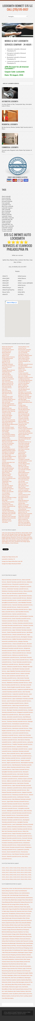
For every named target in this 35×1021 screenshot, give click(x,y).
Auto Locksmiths (6, 380)
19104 (22, 874)
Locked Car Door (22, 390)
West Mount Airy (11, 897)
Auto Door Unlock (6, 374)
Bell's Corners (26, 916)
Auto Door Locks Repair (24, 522)
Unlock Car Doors (6, 418)
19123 (18, 872)
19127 (7, 872)
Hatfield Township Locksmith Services (21, 639)
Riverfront (13, 964)
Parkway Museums (25, 902)
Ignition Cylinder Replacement (9, 440)
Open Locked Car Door (24, 358)
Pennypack (26, 929)
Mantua (16, 916)
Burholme (20, 888)
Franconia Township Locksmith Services (22, 605)
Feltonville (4, 982)
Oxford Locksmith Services (19, 627)
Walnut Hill (7, 977)
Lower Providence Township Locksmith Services (19, 701)
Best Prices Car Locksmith (8, 420)
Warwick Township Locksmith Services (16, 582)
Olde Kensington (20, 982)
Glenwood (14, 918)
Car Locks (4, 395)
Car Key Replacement (7, 358)
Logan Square (5, 938)
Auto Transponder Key (23, 414)
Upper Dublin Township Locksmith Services (18, 801)
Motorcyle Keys (6, 437)
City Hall (18, 897)
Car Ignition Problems (23, 488)
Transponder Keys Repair (24, 398)
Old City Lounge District (13, 904)
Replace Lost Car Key (23, 504)
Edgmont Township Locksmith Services (11, 838)
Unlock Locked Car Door (24, 494)
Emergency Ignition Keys (24, 491)
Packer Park (23, 906)
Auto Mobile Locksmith (24, 515)
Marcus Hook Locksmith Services (20, 659)
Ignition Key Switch (7, 515)
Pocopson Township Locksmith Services (22, 737)
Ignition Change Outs (23, 420)
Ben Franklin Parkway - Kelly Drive (22, 991)
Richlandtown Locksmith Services (20, 723)
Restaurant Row (9, 902)
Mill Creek (10, 895)
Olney (26, 900)
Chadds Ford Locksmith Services (10, 714)
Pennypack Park (25, 975)
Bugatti (4, 537)
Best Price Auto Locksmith (8, 409)
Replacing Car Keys (7, 408)
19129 (25, 872)
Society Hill (22, 966)
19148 (11, 879)
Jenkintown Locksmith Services (14, 787)
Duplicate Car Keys (7, 521)
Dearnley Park (20, 911)
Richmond (13, 929)
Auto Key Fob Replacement (25, 355)
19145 (22, 870)
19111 (26, 868)
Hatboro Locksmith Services (14, 781)
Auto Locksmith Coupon (8, 427)
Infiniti (22, 535)
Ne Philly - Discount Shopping (18, 945)
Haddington (10, 975)
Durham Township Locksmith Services (21, 755)
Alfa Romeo (18, 532)
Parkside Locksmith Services (24, 646)
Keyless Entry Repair (7, 415)
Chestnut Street (6, 961)
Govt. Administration (24, 893)
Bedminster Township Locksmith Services (17, 609)
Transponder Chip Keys (8, 488)
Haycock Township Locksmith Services (11, 579)
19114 (18, 874)
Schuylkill (4, 897)
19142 (3, 870)
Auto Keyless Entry (6, 417)
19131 (3, 877)
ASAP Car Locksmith (23, 417)
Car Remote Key (6, 360)
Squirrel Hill (5, 913)
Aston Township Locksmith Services (11, 673)
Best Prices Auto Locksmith (25, 513)
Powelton (17, 941)
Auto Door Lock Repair (7, 485)
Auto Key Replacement (24, 389)
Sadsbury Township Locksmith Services (17, 826)
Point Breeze (11, 941)
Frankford (8, 980)
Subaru (25, 537)
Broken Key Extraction (7, 346)
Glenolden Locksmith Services (14, 717)
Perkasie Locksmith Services (9, 835)
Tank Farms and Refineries (17, 977)
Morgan (12, 534)
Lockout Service (22, 348)
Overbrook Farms (15, 996)
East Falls (12, 948)
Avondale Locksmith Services (24, 835)
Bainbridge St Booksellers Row (17, 943)
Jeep (3, 534)
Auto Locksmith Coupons (8, 428)
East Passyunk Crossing (27, 941)
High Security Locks (23, 482)
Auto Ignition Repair (7, 471)
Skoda (23, 532)
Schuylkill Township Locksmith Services (12, 803)
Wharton (17, 938)
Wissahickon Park (6, 964)
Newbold (19, 970)
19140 (14, 868)
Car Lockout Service (23, 496)
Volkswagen (5, 541)
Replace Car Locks (6, 490)
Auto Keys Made (22, 399)
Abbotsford (4, 906)
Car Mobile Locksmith (7, 364)
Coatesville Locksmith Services (20, 694)
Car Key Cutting (22, 370)
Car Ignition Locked (23, 447)
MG (8, 534)
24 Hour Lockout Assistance (25, 428)
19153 (29, 868)
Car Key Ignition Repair (24, 477)
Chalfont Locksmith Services (19, 742)
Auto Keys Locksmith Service (25, 364)
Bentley (14, 540)
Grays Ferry (13, 961)
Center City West (13, 888)
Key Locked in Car (22, 387)
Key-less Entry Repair (23, 360)
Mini (31, 537)
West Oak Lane (19, 927)
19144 (14, 874)
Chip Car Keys (21, 471)
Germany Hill (13, 968)
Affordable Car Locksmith (24, 392)
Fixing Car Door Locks (7, 396)
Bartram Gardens (6, 996)
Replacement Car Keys (24, 510)
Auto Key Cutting (6, 475)
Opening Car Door (6, 519)
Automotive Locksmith (10, 101)
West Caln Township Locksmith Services (12, 831)
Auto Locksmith (6, 425)
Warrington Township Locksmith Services (17, 710)
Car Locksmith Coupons (8, 349)
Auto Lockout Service (7, 401)
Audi (28, 537)
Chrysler (18, 537)
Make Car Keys (22, 487)
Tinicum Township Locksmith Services (21, 662)
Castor (24, 964)
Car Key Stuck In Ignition (8, 501)
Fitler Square (27, 959)
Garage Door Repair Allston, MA (10, 556)
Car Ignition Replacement (8, 449)
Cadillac (19, 540)
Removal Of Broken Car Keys (9, 497)
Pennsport (4, 895)
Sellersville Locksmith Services (10, 595)
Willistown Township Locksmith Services (12, 819)
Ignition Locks (5, 355)
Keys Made (4, 500)
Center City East (27, 927)
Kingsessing (17, 920)
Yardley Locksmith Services (19, 840)
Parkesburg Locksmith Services (20, 794)
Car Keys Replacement (24, 463)
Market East (14, 900)
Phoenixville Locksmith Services (20, 584)
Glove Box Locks (6, 503)
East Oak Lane (12, 970)
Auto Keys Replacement (8, 403)
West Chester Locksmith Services (20, 769)
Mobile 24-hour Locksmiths (9, 518)
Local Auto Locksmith (23, 444)
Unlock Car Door (6, 494)
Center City (11, 993)
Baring (9, 984)
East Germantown (13, 952)
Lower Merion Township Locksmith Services (13, 703)
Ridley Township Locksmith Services (11, 758)
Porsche (4, 535)
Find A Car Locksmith (7, 477)
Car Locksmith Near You (24, 381)
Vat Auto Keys (21, 503)
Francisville (5, 934)
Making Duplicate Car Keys (8, 450)
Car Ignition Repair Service (8, 399)
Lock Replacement (23, 406)
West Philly (14, 984)
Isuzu (17, 538)
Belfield (29, 922)
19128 (14, 879)
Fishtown (19, 968)
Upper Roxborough (6, 918)
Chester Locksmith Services (19, 634)
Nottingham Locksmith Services (15, 810)
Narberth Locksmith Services (14, 856)
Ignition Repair (5, 430)
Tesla (30, 538)
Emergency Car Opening (8, 452)
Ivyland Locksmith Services (19, 598)
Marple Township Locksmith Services (21, 833)
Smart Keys (5, 368)
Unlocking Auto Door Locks (25, 461)
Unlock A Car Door (6, 412)
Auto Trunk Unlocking (7, 381)
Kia (22, 537)
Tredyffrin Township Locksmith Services (22, 744)
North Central (22, 993)
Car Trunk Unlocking (23, 480)
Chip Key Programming (8, 510)
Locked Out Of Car (22, 501)
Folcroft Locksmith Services (9, 746)
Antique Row (5, 941)
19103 (11, 868)
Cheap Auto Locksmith (24, 516)
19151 (29, 872)
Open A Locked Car (23, 519)
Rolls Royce (9, 538)
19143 (22, 879)
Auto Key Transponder (23, 415)
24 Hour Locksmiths (23, 373)
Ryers (14, 922)
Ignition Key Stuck (6, 348)
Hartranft (24, 922)
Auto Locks (4, 389)
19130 (14, 877)
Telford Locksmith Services (19, 653)
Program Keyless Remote (8, 370)
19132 (14, 872)
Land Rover (17, 541)
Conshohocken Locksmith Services (10, 657)
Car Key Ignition (6, 509)
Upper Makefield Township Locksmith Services (18, 671)
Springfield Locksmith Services (9, 602)
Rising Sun (8, 890)
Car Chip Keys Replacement (25, 380)
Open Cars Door (22, 484)
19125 (11, 877)
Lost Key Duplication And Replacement (8, 463)
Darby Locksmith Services (13, 760)
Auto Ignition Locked (23, 485)
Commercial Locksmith (10, 147)
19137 (18, 877)
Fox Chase (26, 932)
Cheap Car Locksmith (7, 377)
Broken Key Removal (23, 500)
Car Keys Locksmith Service (9, 405)
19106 (29, 870)
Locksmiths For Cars (23, 411)
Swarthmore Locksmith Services (10, 664)
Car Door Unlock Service (24, 374)
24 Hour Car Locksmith (7, 491)
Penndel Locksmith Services (9, 607)
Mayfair (30, 973)
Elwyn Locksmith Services (13, 753)
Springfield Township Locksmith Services (12, 771)
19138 (11, 874)
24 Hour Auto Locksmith (24, 431)
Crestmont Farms (18, 959)
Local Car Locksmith (23, 490)
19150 (11, 870)
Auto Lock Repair (22, 421)
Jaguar (28, 541)
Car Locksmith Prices (7, 376)
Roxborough (25, 895)
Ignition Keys (5, 482)
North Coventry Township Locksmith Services (13, 847)
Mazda (13, 532)
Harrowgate (25, 973)
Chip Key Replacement (24, 409)
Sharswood (12, 986)
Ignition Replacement (23, 472)
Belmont (4, 932)
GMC (19, 535)
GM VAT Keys (21, 440)
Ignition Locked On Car (7, 383)
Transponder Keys (22, 475)
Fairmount (22, 938)
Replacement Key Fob (7, 384)
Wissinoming (5, 970)
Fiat (21, 541)
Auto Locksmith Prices (23, 478)
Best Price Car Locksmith (24, 525)
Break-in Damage (6, 465)
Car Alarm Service (6, 351)
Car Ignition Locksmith (23, 459)
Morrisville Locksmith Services (9, 808)
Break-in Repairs (22, 455)
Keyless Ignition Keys (23, 434)
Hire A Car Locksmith (23, 468)
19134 (7, 879)
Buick (9, 532)
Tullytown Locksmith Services (9, 621)
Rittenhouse (12, 957)
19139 (18, 870)
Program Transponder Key (8, 506)
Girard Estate (5, 986)
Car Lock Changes (6, 455)
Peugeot (28, 534)
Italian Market (19, 961)
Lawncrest (23, 920)
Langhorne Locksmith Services (25, 689)
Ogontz (28, 906)
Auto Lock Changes (23, 376)
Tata (7, 540)
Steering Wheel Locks (23, 346)
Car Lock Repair (6, 493)
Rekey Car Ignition (22, 384)
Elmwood (28, 938)
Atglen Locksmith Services (13, 762)
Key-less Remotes (22, 427)
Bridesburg (9, 932)
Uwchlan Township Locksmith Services (12, 691)
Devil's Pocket (28, 911)
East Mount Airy (6, 943)
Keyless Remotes (6, 352)
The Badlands (11, 913)
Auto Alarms (21, 450)
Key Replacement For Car (24, 441)
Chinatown (12, 938)
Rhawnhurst (20, 929)
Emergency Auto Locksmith (9, 516)
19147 (18, 879)
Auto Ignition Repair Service (9, 456)
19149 (7, 870)
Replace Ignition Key (23, 386)
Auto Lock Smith (6, 402)
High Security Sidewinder (24, 507)
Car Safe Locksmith (7, 487)
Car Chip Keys (5, 484)
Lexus (6, 532)
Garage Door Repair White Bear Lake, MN (12, 561)
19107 (3, 874)
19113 (22, 872)
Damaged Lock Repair (23, 446)
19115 (7, 877)
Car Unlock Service (7, 387)
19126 (11, 872)
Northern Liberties (26, 954)
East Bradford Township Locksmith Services (18, 817)
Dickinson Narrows (20, 913)
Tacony (13, 982)
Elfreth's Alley (13, 925)
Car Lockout (5, 522)
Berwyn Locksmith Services (9, 815)
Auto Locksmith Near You (24, 523)
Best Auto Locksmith (7, 444)
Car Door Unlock (6, 439)
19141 (29, 879)
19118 (14, 870)
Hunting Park (5, 888)
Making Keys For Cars (7, 422)
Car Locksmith (5, 406)
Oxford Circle (17, 975)
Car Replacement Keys (24, 379)
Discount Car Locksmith (8, 379)
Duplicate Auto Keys (7, 392)
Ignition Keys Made (23, 412)
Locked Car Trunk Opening (8, 512)
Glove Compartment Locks (8, 478)
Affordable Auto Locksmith (8, 513)
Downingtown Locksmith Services (10, 586)
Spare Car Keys (6, 472)
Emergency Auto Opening (8, 411)
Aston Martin (9, 535)
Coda (3, 532)
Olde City (26, 904)
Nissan (14, 538)
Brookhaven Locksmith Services (20, 776)
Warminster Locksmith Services (20, 728)
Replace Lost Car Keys (23, 521)
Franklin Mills (5, 957)
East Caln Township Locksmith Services (17, 593)
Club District (25, 986)
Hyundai (15, 535)
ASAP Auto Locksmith (23, 422)
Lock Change (5, 431)
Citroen (12, 543)
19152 (3, 868)
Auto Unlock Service (7, 393)
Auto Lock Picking (6, 390)
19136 (18, 868)
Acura (20, 538)
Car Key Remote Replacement (22, 452)
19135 (25, 879)
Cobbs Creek (5, 909)
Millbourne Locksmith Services (20, 655)
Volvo (3, 543)
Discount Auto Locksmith (24, 349)
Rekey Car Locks (6, 362)
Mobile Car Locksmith (23, 518)
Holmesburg (10, 920)
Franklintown (5, 993)
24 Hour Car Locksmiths (8, 443)
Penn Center (15, 890)
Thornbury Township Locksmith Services (22, 623)
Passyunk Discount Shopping (14, 973)
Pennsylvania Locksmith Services (10, 616)
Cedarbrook (17, 906)
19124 (22, 877)
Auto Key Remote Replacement (10, 424)
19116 (25, 877)
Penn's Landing (24, 996)
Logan (24, 968)
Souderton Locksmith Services (9, 739)
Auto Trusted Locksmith (8, 468)
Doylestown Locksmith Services (10, 735)
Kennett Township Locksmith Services (21, 813)
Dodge (24, 541)
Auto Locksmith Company (8, 434)
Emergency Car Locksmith (24, 396)
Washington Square (23, 952)
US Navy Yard (11, 989)
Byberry (17, 993)
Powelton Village (6, 929)
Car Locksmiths (6, 433)
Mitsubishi (13, 537)
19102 (29, 874)
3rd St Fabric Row (6, 900)
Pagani (3, 538)
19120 (3, 872)
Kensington (28, 966)
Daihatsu (7, 543)
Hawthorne (10, 991)
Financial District (19, 989)
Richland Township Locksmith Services (11, 726)
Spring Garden (8, 950)
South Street (20, 925)
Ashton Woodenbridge (21, 934)
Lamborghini (26, 538)
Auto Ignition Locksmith (8, 453)
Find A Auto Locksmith (23, 443)
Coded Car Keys (6, 373)
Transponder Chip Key (7, 504)
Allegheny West (21, 918)
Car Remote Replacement (24, 437)
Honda (16, 534)
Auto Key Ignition (22, 462)
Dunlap (22, 904)
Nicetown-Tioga (6, 968)
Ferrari (28, 535)
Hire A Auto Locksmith (23, 449)
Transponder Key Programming (22, 425)
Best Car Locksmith (23, 408)
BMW (25, 535)
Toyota (3, 540)
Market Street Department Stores (17, 936)
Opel (24, 534)
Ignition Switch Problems (8, 357)
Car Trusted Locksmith (23, 351)
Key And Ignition (6, 447)
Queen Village (12, 934)
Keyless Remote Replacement (22, 457)
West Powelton (5, 925)
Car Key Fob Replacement (8, 436)
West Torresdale (10, 916)
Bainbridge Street (17, 895)
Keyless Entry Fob (22, 512)
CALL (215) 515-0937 (17, 9)
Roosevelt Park (26, 909)
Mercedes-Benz (25, 540)
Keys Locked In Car (6, 499)
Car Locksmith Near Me (24, 401)
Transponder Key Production (25, 433)
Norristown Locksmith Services (9, 778)
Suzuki (10, 540)
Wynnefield (5, 989)
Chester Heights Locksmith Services (16, 687)
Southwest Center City (21, 957)
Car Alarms (21, 371)
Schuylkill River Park (17, 909)
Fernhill (20, 984)
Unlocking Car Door (7, 371)
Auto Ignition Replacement (25, 393)
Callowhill (10, 906)
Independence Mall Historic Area (10, 966)
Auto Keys (20, 499)
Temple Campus (26, 984)
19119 (3, 879)
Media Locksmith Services (23, 845)
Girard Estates (29, 943)
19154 (7, 874)
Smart (30, 532)
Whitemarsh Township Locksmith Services (12, 648)
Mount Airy (28, 936)
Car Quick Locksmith (23, 418)
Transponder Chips (7, 481)
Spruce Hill (29, 993)
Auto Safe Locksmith (23, 466)
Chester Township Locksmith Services (16, 632)
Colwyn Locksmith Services (19, 643)
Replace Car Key (22, 465)
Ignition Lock (21, 368)
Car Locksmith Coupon (24, 430)
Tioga (10, 909)
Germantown (5, 936)
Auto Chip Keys (6, 496)
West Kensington (9, 998)
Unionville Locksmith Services (20, 806)
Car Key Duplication (7, 466)
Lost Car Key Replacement (8, 421)
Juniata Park (27, 961)
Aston (13, 927)
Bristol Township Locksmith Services (21, 618)
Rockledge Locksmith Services (20, 749)
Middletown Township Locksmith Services (12, 591)
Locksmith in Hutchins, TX (8, 559)
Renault (16, 543)
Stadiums (20, 932)
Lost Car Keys (21, 481)
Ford (9, 541)
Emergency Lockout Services (25, 377)
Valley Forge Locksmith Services (20, 705)
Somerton (18, 954)
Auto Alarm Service (23, 497)
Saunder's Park (5, 948)
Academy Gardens (16, 980)
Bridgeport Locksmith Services (25, 712)
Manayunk (29, 945)
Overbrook (28, 968)
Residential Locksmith (10, 124)
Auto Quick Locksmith (7, 469)
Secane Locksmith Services (24, 600)
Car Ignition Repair (23, 365)
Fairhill (9, 982)
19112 (29, 877)
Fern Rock (4, 975)
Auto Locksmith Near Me (24, 439)
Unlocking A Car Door (23, 354)
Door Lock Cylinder (6, 386)
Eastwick (23, 980)
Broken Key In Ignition (23, 357)
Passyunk (15, 932)
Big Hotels (28, 980)
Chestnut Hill (13, 911)
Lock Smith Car (6, 446)
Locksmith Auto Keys (7, 398)
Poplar (29, 934)
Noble (26, 532)
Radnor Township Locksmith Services (16, 767)
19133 (26, 870)
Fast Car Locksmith (7, 458)
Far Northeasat (16, 950)
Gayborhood (9, 922)
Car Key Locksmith (6, 414)
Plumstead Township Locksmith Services (12, 625)
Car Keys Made (22, 405)
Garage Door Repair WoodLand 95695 (11, 563)
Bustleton (23, 897)
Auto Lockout (21, 436)
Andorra (21, 916)
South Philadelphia (9, 959)
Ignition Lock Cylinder (23, 395)
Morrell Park (20, 964)
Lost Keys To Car (6, 361)
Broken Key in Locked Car (8, 365)
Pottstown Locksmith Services (14, 666)
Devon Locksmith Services (13, 851)
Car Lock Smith (6, 507)
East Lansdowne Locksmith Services (16, 675)
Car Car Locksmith (22, 352)
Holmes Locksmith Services (19, 614)
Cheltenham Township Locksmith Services (17, 588)
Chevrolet (20, 534)
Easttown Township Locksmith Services (22, 829)
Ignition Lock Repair (23, 506)
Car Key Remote (22, 509)
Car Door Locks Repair (23, 383)
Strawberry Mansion (14, 893)
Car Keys (20, 493)
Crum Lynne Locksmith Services (20, 733)
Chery (12, 541)
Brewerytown (29, 897)
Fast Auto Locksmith (7, 441)
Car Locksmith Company (24, 469)
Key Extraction (5, 480)
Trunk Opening (6, 354)
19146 (22, 868)
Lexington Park (21, 900)
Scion (6, 534)
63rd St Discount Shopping (22, 948)
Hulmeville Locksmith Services (10, 641)
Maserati (8, 537)
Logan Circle (18, 986)
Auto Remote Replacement (25, 367)
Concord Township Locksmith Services (16, 790)
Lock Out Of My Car (7, 367)
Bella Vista (18, 922)
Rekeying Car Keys (6, 474)
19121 (7, 868)
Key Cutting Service (23, 474)
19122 (25, 874)
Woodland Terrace (6, 945)
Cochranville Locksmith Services (10, 707)
